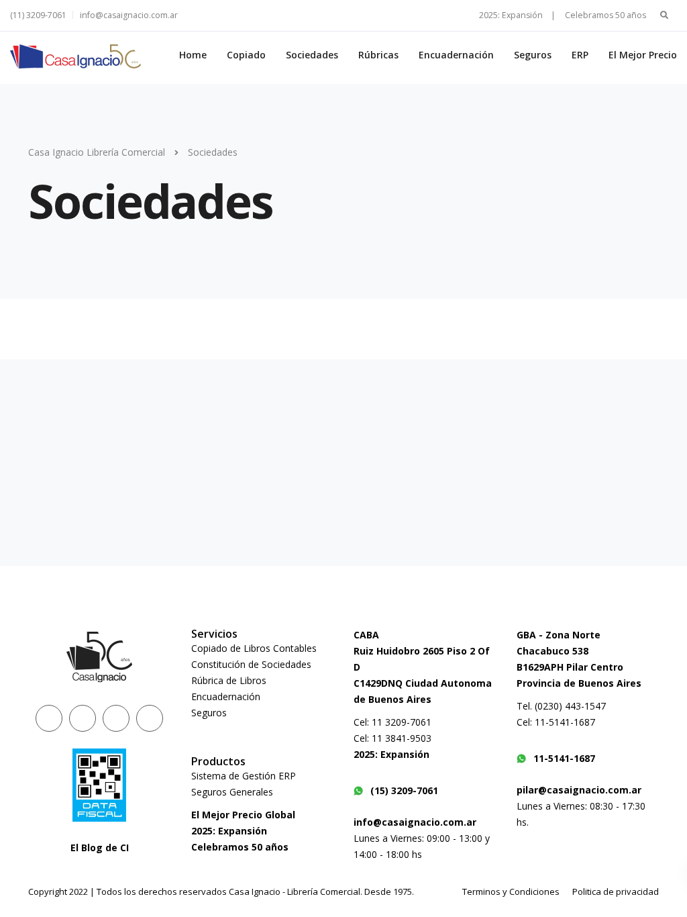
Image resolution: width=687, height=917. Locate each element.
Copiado (246, 54)
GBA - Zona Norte (558, 634)
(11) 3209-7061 (38, 15)
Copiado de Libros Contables (254, 648)
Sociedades (312, 54)
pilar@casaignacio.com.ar (579, 789)
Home (193, 54)
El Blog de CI (99, 847)
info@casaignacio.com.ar (129, 15)
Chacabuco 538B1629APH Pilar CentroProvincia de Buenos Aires (579, 666)
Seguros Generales (232, 791)
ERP (580, 54)
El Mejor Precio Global (243, 814)
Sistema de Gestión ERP (243, 775)
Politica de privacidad (615, 891)
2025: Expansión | (517, 15)
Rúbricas (378, 54)
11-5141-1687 (564, 758)
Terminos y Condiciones (511, 891)
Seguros (532, 54)
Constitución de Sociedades (251, 664)
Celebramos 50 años (605, 15)
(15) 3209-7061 (404, 790)
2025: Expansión (229, 830)
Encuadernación (456, 54)
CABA (366, 634)
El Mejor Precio (643, 54)
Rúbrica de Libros (228, 680)
